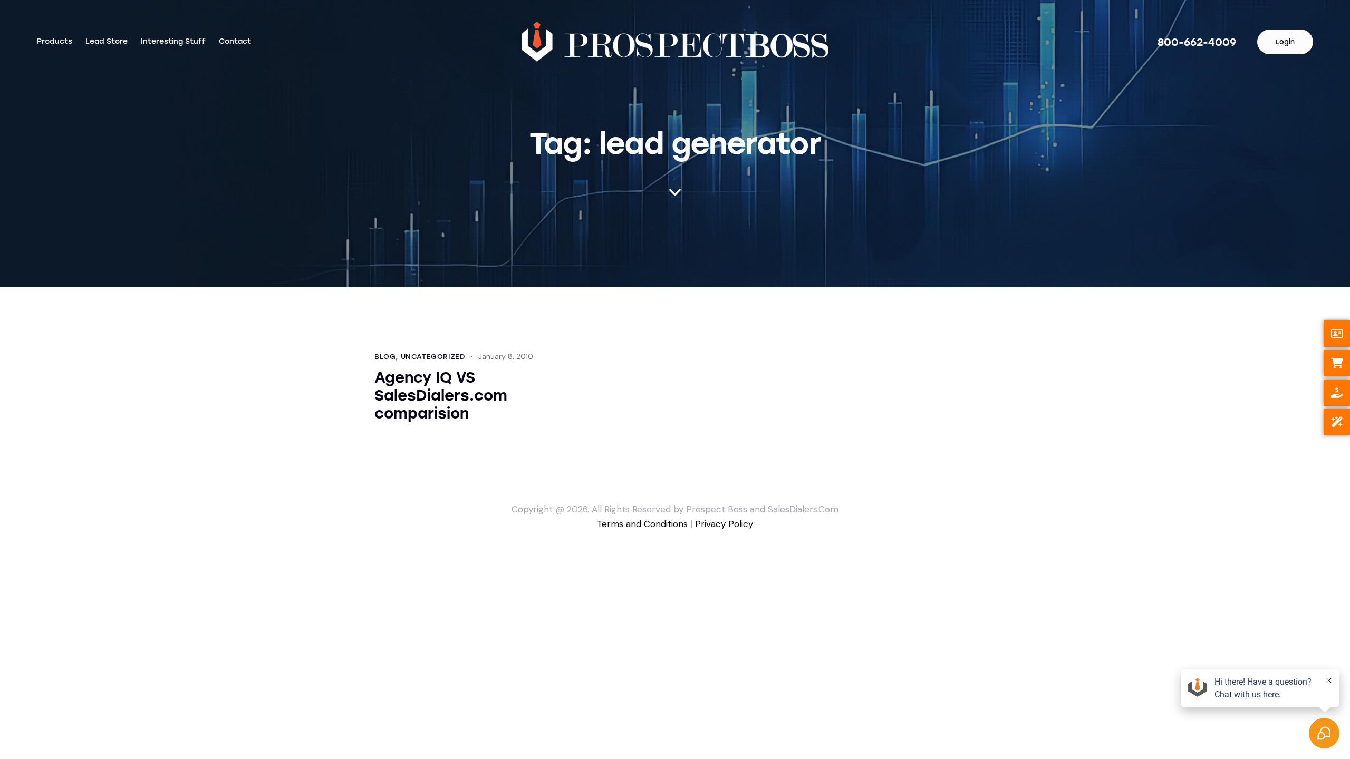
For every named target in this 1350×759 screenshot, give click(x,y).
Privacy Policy (724, 524)
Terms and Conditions (642, 524)
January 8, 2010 (505, 356)
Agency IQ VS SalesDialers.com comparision (440, 395)
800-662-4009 (1197, 42)
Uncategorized (433, 357)
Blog (385, 357)
